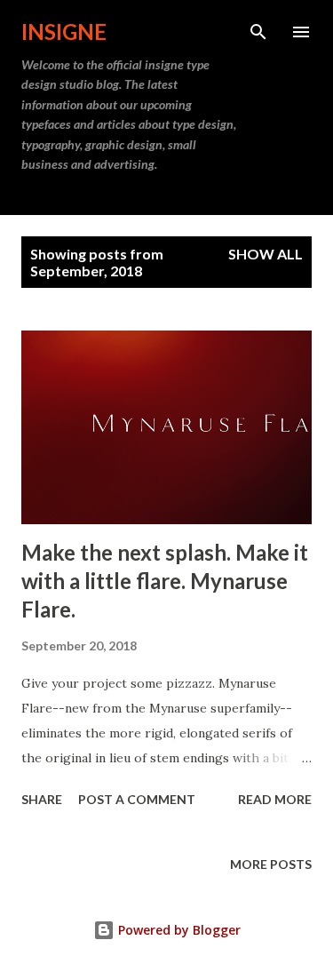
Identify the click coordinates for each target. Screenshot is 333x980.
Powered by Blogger (178, 929)
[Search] (258, 32)
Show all (265, 253)
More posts (271, 864)
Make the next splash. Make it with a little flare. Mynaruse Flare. (164, 580)
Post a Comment (136, 799)
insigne (64, 31)
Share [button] (41, 799)
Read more (275, 799)
